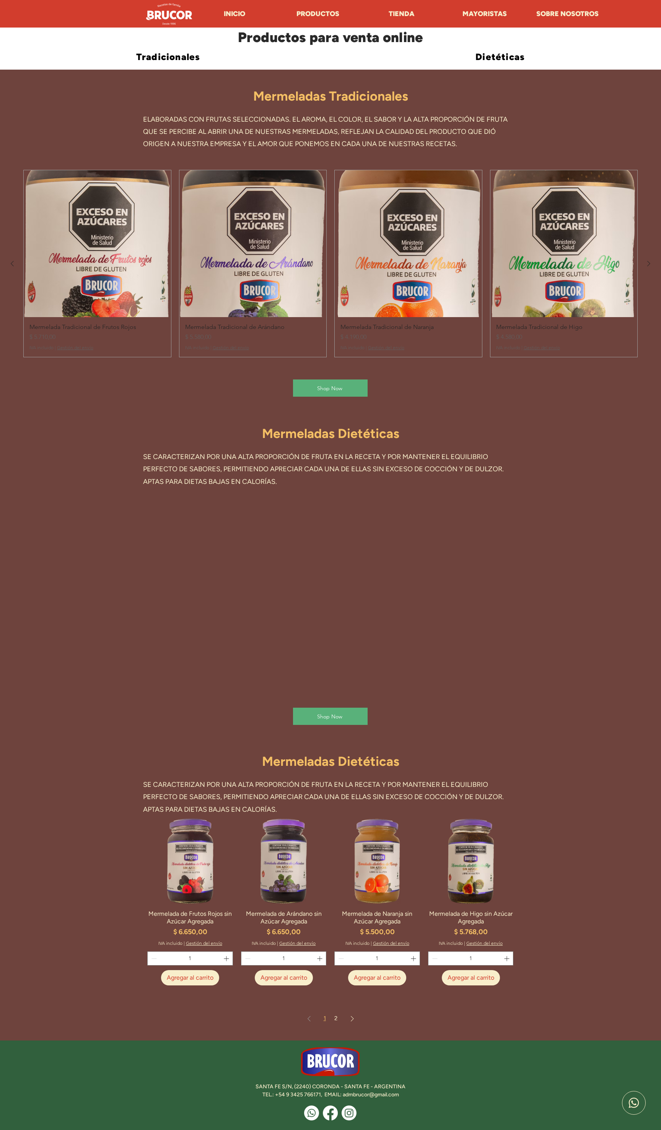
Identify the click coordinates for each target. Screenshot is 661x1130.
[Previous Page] (309, 1018)
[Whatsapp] (311, 1113)
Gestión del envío (75, 347)
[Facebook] (330, 1113)
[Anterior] (12, 263)
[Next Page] (352, 1018)
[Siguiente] (648, 263)
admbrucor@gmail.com (371, 1094)
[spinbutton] (190, 958)
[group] (330, 263)
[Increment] (227, 958)
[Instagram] (349, 1113)
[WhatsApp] (634, 1103)
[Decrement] (153, 958)
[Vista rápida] (190, 861)
